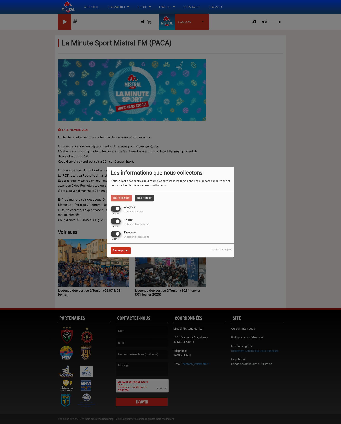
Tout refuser (144, 197)
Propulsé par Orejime (221, 249)
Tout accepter (121, 197)
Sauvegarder (120, 250)
